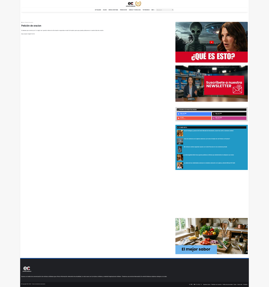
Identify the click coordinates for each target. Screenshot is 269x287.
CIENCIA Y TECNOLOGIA (135, 9)
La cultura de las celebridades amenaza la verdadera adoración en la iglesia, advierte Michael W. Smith (209, 162)
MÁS (153, 9)
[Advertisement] (134, 16)
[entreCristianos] (26, 274)
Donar (235, 284)
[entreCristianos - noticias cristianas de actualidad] (134, 3)
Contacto (245, 284)
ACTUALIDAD (98, 9)
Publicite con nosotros (216, 284)
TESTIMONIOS (146, 9)
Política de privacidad (228, 284)
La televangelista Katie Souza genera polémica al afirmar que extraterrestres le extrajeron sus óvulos (209, 154)
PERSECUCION (123, 9)
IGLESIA (105, 9)
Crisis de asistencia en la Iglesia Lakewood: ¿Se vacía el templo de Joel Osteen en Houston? (207, 138)
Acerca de (239, 284)
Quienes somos (206, 284)
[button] (211, 42)
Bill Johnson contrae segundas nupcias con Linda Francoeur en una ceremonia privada (205, 146)
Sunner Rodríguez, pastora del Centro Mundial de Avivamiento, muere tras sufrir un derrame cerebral (208, 130)
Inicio (23, 22)
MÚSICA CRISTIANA (113, 9)
